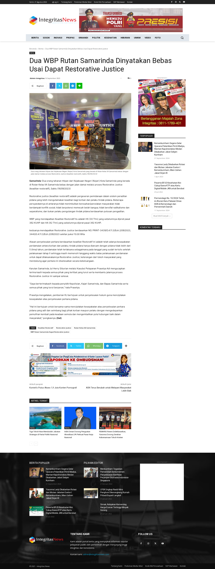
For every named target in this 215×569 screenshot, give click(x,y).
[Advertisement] (162, 482)
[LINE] (79, 86)
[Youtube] (184, 2)
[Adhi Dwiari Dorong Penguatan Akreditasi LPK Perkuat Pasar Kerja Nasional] (80, 418)
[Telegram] (73, 86)
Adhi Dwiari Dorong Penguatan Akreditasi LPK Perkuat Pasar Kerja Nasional (78, 434)
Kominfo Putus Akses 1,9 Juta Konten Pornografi (53, 387)
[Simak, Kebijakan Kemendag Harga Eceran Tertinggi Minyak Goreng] (91, 508)
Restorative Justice (63, 328)
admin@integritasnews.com (96, 554)
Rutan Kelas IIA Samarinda (84, 328)
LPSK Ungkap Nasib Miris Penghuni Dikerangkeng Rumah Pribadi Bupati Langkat (114, 492)
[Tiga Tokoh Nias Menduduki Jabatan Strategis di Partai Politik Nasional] (45, 418)
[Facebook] (171, 2)
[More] (126, 346)
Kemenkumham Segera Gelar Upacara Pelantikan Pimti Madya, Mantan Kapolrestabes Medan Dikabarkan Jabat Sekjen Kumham (169, 149)
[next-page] (36, 444)
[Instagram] (176, 2)
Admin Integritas (37, 78)
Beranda (33, 48)
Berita (40, 48)
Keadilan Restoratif (45, 328)
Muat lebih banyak (160, 216)
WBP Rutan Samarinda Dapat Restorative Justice (50, 332)
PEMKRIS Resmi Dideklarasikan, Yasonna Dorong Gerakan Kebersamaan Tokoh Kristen (112, 434)
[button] (182, 37)
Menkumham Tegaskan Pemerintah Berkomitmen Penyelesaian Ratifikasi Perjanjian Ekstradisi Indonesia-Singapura (114, 474)
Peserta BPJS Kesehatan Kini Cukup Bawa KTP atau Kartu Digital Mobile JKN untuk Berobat (169, 186)
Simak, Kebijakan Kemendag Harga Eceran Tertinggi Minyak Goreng (114, 507)
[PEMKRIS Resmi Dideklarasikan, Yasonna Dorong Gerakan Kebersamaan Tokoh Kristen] (115, 418)
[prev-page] (31, 444)
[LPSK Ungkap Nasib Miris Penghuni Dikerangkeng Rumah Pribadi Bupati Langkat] (91, 493)
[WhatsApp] (66, 86)
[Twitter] (180, 2)
